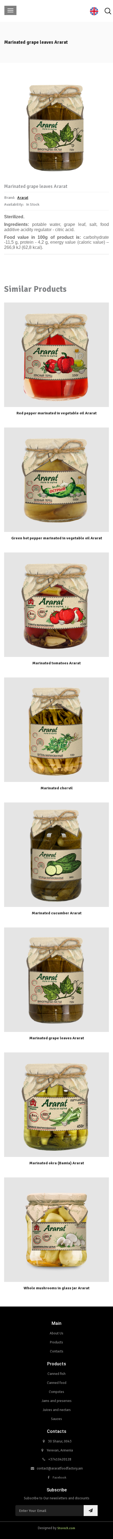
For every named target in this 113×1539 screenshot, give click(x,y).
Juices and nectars (57, 1410)
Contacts (56, 1351)
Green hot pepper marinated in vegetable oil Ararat (56, 538)
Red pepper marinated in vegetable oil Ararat (56, 413)
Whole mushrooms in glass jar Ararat (56, 1288)
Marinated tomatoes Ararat (56, 663)
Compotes (56, 1392)
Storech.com (66, 1528)
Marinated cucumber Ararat (56, 913)
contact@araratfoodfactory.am (60, 1468)
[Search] (108, 11)
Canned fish (56, 1374)
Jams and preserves (56, 1401)
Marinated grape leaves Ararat (56, 1038)
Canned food (56, 1383)
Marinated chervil (57, 788)
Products (56, 1342)
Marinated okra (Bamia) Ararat (56, 1163)
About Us (56, 1333)
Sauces (56, 1419)
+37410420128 (59, 1459)
